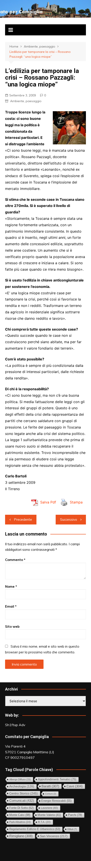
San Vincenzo (54, 836)
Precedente (23, 519)
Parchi (75, 815)
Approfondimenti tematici (57, 779)
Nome (11, 586)
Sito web (12, 626)
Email (11, 606)
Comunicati (21, 800)
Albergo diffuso (20, 779)
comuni (50, 793)
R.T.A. (44, 822)
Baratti (50, 786)
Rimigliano (21, 836)
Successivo (68, 519)
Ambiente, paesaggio (26, 101)
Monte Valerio (49, 815)
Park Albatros (20, 822)
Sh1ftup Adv (15, 725)
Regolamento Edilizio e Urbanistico (34, 829)
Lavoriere (49, 807)
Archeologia (21, 786)
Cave (74, 786)
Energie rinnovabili (56, 800)
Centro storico (23, 793)
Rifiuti (72, 829)
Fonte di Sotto (21, 807)
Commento (15, 560)
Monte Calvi (19, 815)
